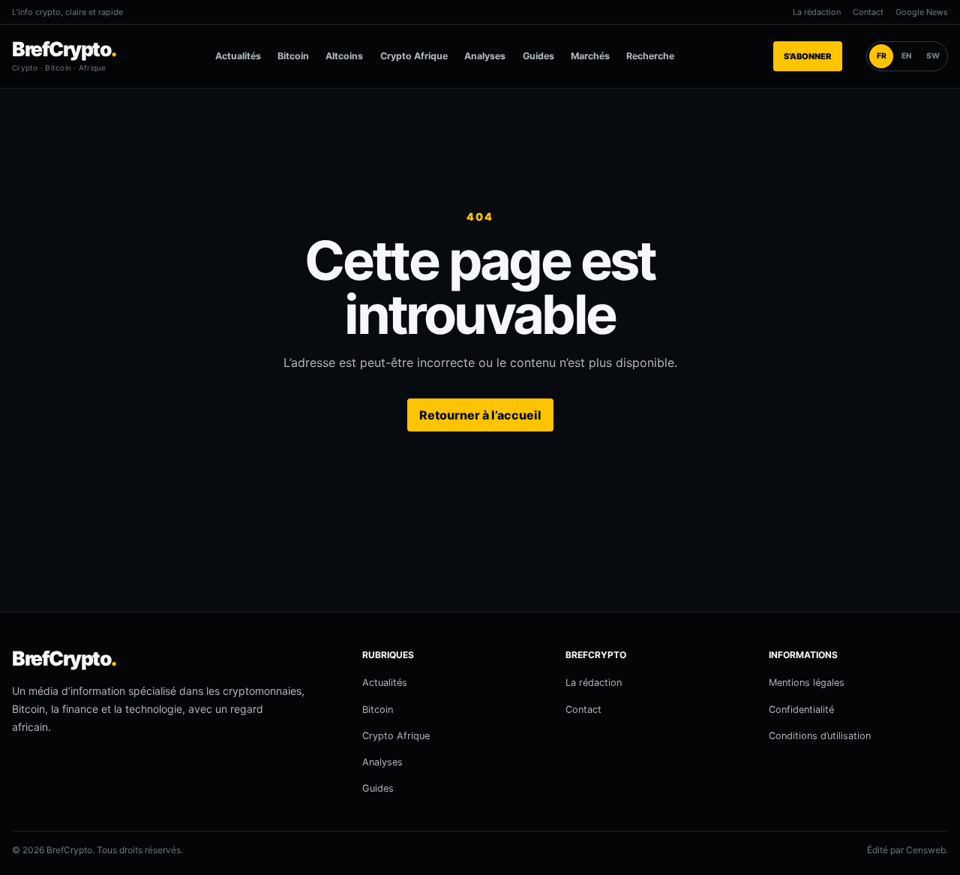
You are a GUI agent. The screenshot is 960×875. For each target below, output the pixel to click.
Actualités (238, 56)
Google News (922, 12)
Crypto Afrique (414, 56)
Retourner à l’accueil (480, 414)
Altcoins (344, 56)
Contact (868, 12)
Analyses (485, 56)
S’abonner (807, 56)
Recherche (650, 56)
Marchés (590, 56)
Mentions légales (806, 682)
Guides (538, 56)
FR (881, 56)
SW (933, 56)
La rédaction (817, 12)
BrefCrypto (64, 49)
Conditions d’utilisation (820, 735)
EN (907, 56)
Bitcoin (293, 56)
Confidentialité (801, 709)
